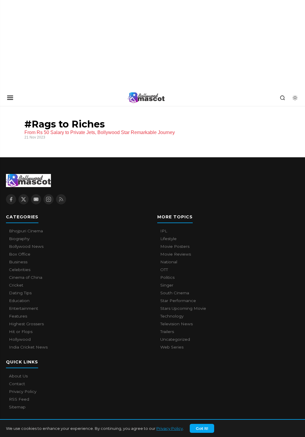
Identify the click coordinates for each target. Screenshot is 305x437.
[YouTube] (36, 199)
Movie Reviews (175, 254)
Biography (19, 238)
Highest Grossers (26, 323)
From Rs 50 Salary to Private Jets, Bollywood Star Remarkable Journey (99, 132)
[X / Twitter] (23, 199)
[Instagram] (48, 199)
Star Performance (178, 300)
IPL (163, 230)
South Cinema (174, 292)
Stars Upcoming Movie (183, 308)
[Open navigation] (10, 97)
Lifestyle (168, 238)
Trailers (167, 331)
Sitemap (17, 407)
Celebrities (19, 269)
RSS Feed (19, 399)
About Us (18, 376)
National (168, 261)
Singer (166, 285)
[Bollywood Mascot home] (146, 97)
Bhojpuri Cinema (26, 230)
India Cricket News (28, 347)
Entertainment (23, 308)
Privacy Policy (169, 428)
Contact (17, 383)
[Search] (282, 97)
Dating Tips (20, 292)
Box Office (19, 254)
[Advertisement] (44, 44)
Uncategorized (175, 339)
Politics (167, 277)
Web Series (171, 347)
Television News (176, 323)
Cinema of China (25, 277)
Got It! (202, 428)
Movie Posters (174, 246)
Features (18, 316)
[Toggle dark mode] (295, 97)
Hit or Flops (20, 331)
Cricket (16, 285)
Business (18, 261)
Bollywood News (26, 246)
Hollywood (20, 339)
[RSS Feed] (61, 199)
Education (19, 300)
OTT (164, 269)
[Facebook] (11, 199)
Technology (171, 316)
